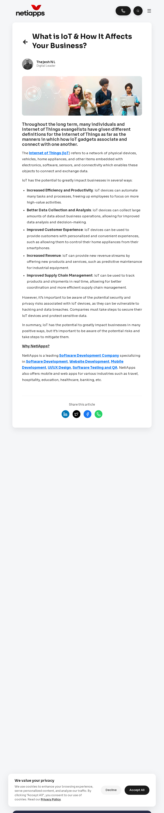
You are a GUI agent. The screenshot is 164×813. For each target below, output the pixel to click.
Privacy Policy (51, 799)
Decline (111, 790)
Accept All (137, 790)
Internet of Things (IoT (49, 153)
